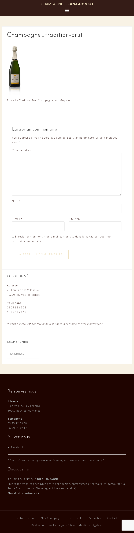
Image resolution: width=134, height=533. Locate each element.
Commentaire (22, 150)
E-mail (17, 219)
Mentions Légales (90, 525)
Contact (112, 518)
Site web (74, 219)
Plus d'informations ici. (24, 493)
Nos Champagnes (52, 518)
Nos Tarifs (76, 518)
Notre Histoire (26, 518)
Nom (16, 201)
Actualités (95, 518)
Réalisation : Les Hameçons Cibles (53, 525)
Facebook (17, 447)
